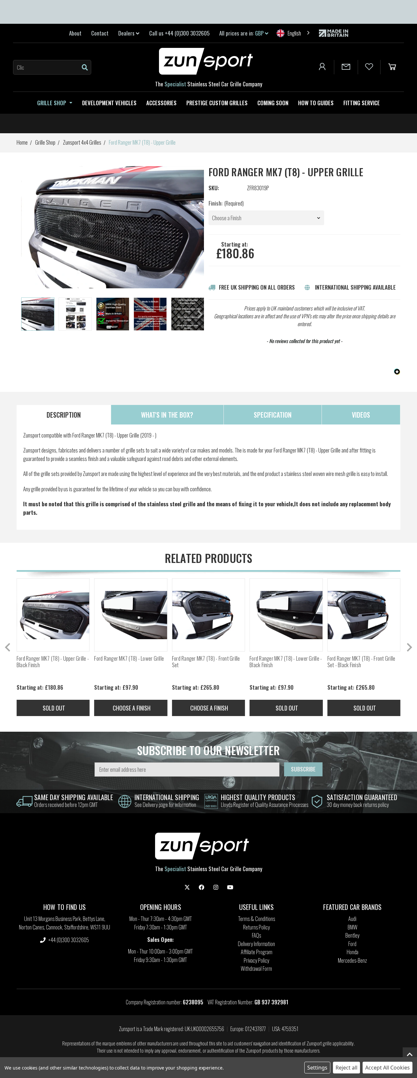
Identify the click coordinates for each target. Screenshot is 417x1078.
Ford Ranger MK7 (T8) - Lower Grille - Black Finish (286, 661)
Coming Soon (272, 103)
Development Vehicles (109, 103)
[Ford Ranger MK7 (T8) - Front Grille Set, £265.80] (208, 615)
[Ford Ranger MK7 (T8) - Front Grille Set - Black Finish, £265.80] (364, 615)
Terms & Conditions (256, 918)
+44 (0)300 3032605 (68, 940)
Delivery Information (256, 944)
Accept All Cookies (387, 1067)
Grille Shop (51, 103)
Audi (352, 918)
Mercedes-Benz (352, 960)
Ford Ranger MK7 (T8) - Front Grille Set (206, 661)
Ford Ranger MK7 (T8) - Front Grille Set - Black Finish (361, 661)
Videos (361, 415)
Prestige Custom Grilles (217, 103)
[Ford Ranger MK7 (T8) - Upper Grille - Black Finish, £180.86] (53, 615)
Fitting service (361, 103)
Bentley (352, 935)
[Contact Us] (346, 67)
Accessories (161, 103)
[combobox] (293, 33)
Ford (352, 944)
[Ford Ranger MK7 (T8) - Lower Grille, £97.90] (130, 615)
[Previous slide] (8, 647)
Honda (352, 952)
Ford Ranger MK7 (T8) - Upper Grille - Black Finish (53, 661)
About (75, 33)
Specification (273, 415)
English (294, 33)
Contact (99, 33)
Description (64, 415)
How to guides (316, 103)
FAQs (256, 935)
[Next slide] (199, 314)
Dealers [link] (127, 33)
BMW (352, 927)
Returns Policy (256, 927)
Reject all (346, 1067)
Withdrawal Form (256, 968)
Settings (317, 1067)
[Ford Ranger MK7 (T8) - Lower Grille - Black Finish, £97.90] (286, 615)
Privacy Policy (256, 960)
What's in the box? (167, 415)
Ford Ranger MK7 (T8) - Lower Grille (129, 658)
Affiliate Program (256, 952)
